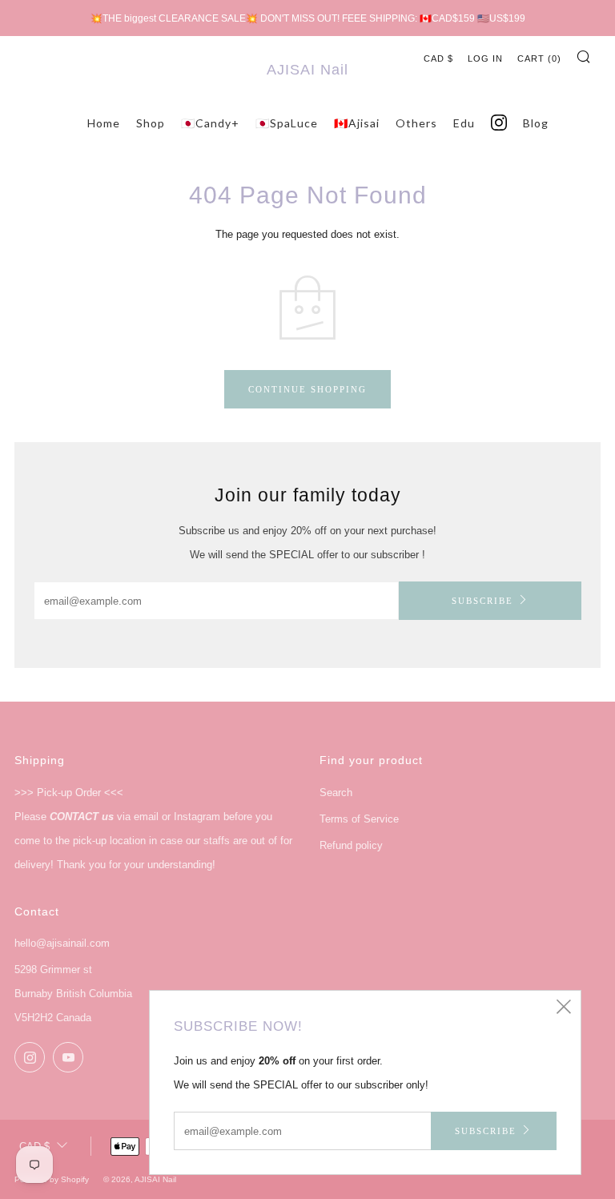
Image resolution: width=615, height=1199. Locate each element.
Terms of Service (359, 819)
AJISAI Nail (307, 70)
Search (336, 793)
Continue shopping (307, 389)
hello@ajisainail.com (62, 943)
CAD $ (438, 58)
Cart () (539, 58)
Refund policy (351, 845)
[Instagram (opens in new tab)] (499, 123)
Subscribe (482, 601)
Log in (485, 58)
